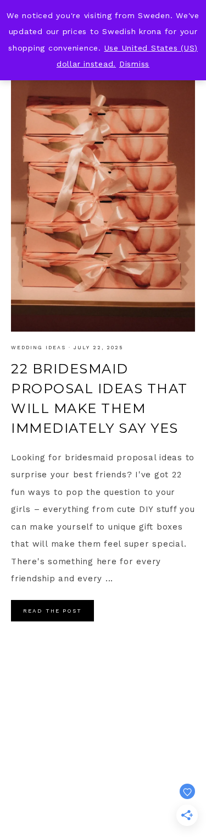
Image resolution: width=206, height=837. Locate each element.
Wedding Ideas (38, 347)
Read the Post (52, 611)
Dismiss (134, 63)
